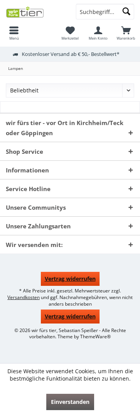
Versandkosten (23, 297)
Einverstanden (70, 401)
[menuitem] (14, 33)
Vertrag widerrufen (70, 278)
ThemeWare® (95, 336)
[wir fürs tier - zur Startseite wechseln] (35, 11)
